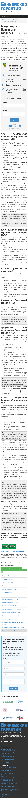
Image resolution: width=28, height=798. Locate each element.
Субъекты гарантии (5, 762)
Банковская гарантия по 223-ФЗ (10, 602)
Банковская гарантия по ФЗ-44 (7, 749)
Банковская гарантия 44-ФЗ (9, 605)
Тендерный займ (6, 596)
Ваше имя (5, 102)
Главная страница (6, 19)
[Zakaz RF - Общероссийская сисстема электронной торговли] (20, 717)
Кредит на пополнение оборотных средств (13, 627)
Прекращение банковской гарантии (9, 755)
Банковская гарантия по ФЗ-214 (10, 599)
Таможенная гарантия (7, 582)
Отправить (14, 120)
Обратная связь (4, 796)
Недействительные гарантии (7, 759)
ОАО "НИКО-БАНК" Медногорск (13, 551)
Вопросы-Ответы (5, 793)
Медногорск (5, 16)
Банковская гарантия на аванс (9, 589)
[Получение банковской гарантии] (14, 6)
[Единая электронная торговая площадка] (8, 717)
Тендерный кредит (7, 592)
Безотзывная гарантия (6, 761)
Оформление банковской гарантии (8, 752)
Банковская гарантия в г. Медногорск (9, 767)
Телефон (5, 110)
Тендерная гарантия (7, 579)
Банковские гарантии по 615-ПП (10, 615)
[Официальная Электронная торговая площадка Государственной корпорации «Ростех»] (20, 702)
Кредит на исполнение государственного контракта (12, 788)
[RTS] (8, 710)
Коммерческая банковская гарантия (11, 612)
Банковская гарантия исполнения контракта (13, 586)
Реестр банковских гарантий (7, 756)
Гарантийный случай (5, 753)
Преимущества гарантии (6, 758)
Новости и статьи (5, 794)
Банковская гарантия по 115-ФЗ (10, 619)
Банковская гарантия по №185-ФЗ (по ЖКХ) (13, 609)
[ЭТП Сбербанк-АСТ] (8, 702)
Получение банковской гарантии (10, 576)
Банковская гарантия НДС (8, 630)
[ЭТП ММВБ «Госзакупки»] (20, 710)
